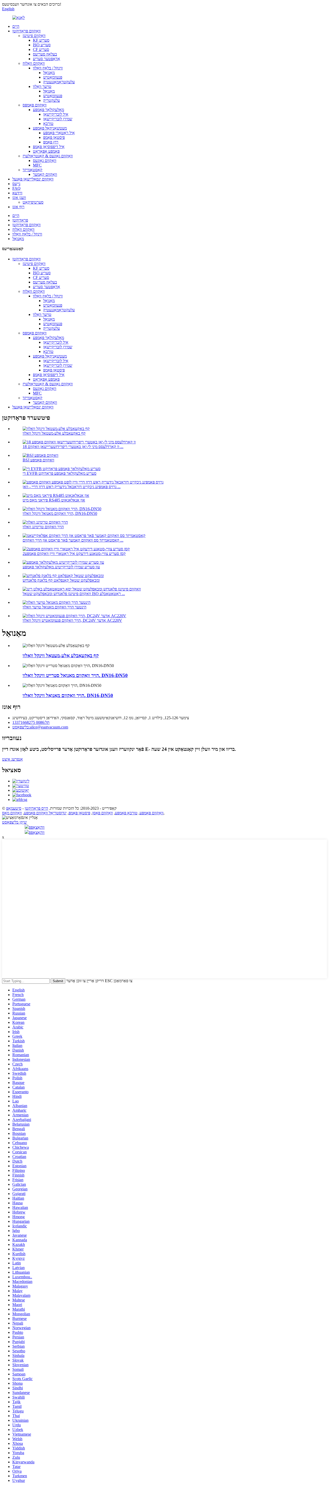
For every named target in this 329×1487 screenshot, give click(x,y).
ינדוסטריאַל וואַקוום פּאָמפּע (45, 813)
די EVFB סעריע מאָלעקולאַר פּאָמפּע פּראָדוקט (59, 473)
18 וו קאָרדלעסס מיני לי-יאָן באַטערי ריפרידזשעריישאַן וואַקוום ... (73, 446)
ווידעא (17, 193)
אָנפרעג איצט (12, 759)
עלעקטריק (51, 100)
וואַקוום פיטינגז (34, 35)
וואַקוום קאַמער (45, 174)
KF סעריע (41, 40)
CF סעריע (41, 49)
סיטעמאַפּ (13, 808)
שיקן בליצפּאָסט (14, 822)
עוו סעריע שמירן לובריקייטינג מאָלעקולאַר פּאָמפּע (61, 567)
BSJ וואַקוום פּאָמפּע (38, 460)
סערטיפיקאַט (33, 202)
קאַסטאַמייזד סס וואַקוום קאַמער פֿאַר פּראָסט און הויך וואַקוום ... (73, 540)
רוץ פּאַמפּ (50, 142)
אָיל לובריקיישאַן (55, 114)
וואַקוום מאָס (12, 813)
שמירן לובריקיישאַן (57, 119)
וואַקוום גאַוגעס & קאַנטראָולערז (48, 156)
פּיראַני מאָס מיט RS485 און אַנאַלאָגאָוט (54, 500)
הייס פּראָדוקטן (36, 808)
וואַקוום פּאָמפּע (151, 813)
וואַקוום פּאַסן (102, 813)
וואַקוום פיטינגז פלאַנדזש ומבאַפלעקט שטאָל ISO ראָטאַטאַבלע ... (74, 593)
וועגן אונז (19, 197)
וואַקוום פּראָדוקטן (26, 31)
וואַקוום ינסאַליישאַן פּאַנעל (32, 179)
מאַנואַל (49, 72)
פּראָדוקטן (20, 220)
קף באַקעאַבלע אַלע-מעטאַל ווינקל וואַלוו (54, 433)
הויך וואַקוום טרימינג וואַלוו (43, 527)
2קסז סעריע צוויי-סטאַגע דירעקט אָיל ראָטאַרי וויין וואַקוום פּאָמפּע (74, 553)
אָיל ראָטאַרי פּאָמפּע (59, 133)
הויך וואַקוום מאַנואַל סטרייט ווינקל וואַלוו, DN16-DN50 (75, 675)
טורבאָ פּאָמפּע (126, 813)
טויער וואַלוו (42, 86)
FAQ (16, 188)
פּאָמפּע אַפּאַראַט (46, 151)
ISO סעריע (42, 45)
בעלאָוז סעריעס (45, 54)
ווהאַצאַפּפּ (36, 827)
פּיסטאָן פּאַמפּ (54, 137)
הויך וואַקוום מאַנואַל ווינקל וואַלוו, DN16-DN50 (60, 513)
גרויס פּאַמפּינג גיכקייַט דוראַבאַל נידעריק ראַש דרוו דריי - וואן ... (72, 487)
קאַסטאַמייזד (32, 170)
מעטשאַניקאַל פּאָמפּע (50, 128)
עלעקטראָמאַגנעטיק (59, 82)
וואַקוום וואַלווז (34, 63)
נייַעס (16, 183)
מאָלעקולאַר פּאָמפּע (48, 109)
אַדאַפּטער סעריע (46, 59)
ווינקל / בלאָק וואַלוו (48, 68)
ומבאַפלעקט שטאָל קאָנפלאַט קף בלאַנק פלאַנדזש (61, 580)
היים (15, 26)
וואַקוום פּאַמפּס (35, 105)
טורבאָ (48, 123)
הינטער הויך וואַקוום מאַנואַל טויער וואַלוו (54, 607)
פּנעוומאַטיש (52, 77)
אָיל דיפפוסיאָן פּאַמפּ (49, 146)
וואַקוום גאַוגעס (44, 160)
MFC (37, 165)
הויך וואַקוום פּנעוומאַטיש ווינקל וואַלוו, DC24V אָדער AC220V (72, 620)
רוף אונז (18, 207)
